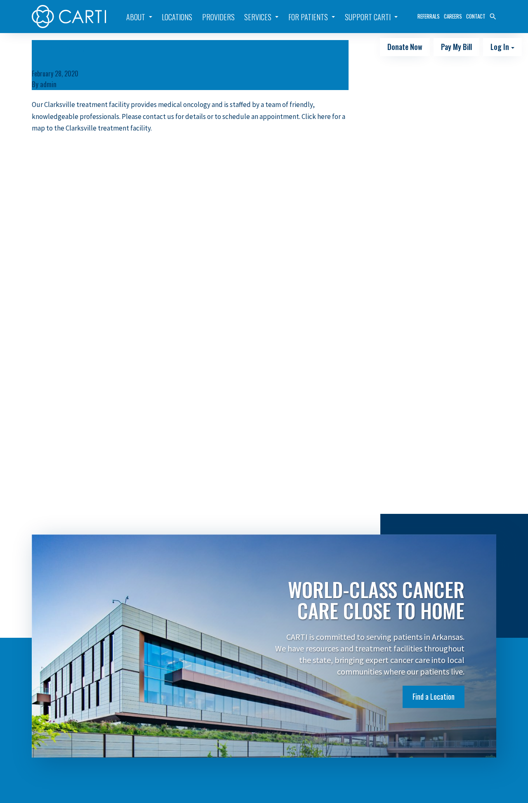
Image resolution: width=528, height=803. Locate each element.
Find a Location (433, 696)
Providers (218, 17)
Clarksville (71, 48)
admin (48, 84)
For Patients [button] (308, 17)
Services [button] (257, 17)
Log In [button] (500, 46)
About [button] (135, 17)
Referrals (428, 16)
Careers (453, 16)
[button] (493, 15)
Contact (476, 16)
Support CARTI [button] (368, 17)
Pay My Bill (456, 46)
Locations (177, 17)
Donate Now (404, 46)
